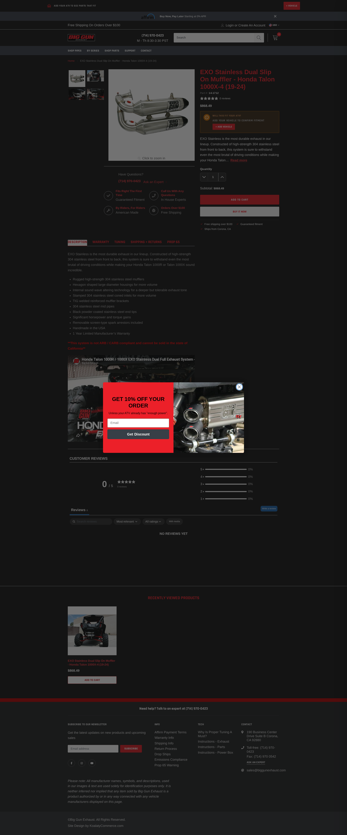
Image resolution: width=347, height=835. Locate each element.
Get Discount (138, 434)
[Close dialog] (239, 387)
